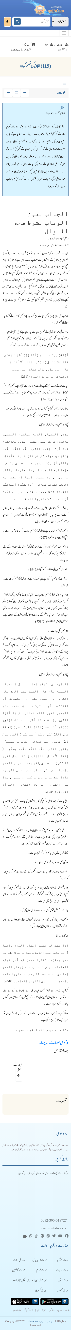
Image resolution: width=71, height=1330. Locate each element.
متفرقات (61, 49)
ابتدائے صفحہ (18, 1068)
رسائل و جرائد (19, 1260)
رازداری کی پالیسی (28, 1311)
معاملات (60, 45)
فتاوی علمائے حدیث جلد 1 (21, 49)
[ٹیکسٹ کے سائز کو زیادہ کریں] (8, 93)
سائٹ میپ (17, 1311)
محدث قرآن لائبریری (37, 1281)
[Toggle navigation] (64, 33)
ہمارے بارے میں (63, 1311)
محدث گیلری (41, 1291)
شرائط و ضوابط (41, 1311)
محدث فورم (41, 1270)
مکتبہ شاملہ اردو (19, 1281)
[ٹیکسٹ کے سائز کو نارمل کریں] (16, 93)
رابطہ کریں (51, 1311)
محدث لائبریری (39, 1260)
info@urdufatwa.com (53, 1228)
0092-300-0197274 (55, 1221)
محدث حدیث (62, 1270)
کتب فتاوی (26, 45)
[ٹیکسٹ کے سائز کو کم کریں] (25, 93)
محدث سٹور (63, 1281)
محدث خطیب (62, 1291)
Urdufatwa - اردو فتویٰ (40, 1321)
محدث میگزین (18, 1270)
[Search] (17, 21)
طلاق (46, 45)
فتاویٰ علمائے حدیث (54, 1043)
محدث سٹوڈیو (63, 1260)
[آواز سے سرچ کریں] (7, 22)
